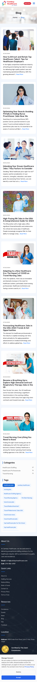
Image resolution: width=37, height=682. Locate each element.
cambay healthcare (24, 485)
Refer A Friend (5, 585)
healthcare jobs (8, 485)
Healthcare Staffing (10, 468)
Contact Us (4, 588)
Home (15, 17)
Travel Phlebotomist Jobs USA (13, 510)
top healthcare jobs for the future (14, 523)
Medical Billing (5, 582)
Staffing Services (6, 579)
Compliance (4, 609)
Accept (18, 677)
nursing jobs (7, 489)
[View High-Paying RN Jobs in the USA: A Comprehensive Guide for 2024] (18, 201)
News (3, 615)
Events (3, 612)
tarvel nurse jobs (9, 502)
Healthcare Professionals (11, 471)
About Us (4, 576)
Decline (18, 672)
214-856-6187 (8, 564)
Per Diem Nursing (27, 498)
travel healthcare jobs (10, 519)
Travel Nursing (8, 474)
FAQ (2, 622)
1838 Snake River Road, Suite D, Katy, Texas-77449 (18, 641)
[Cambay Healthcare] (9, 3)
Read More (19, 74)
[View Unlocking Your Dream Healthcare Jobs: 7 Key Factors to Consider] (18, 149)
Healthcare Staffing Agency (12, 494)
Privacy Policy (5, 592)
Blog (2, 619)
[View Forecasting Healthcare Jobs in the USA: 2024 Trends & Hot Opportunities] (18, 308)
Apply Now (27, 3)
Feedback (4, 625)
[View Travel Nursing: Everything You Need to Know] (18, 420)
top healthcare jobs (10, 527)
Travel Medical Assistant (11, 506)
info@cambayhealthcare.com (14, 561)
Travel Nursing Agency (11, 498)
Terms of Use (5, 595)
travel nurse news (9, 515)
